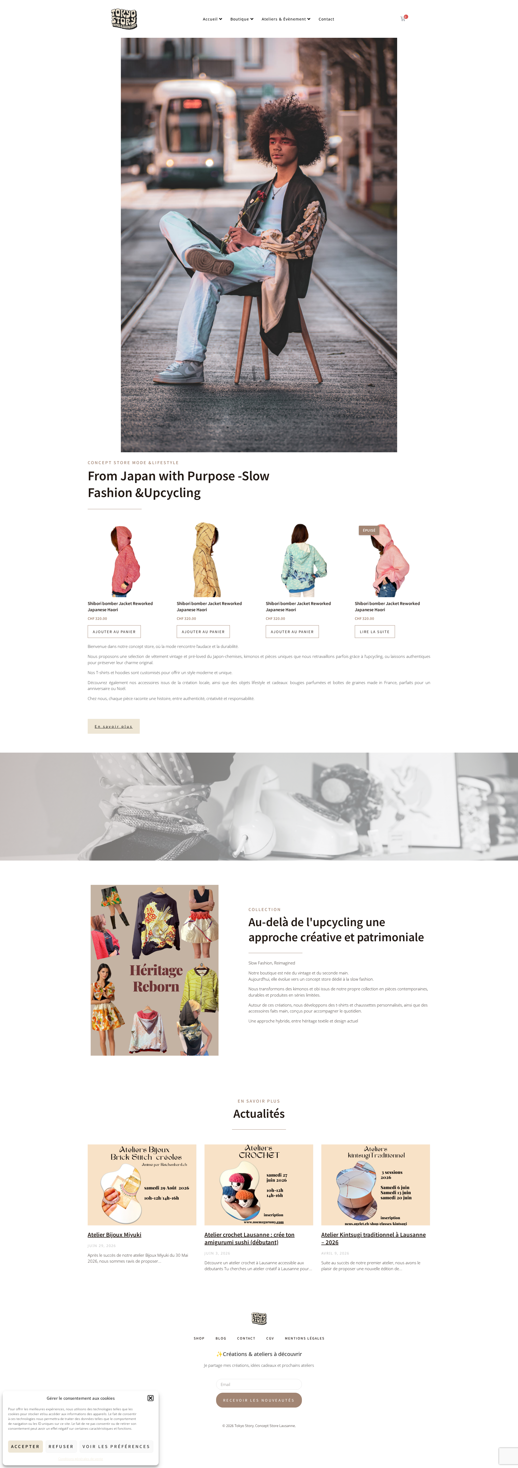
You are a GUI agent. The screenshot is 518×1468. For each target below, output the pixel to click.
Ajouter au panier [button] (114, 631)
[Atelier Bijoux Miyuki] (142, 1184)
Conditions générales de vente (80, 1458)
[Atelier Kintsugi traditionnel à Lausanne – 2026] (375, 1184)
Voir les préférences (116, 1446)
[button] (150, 1398)
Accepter (25, 1446)
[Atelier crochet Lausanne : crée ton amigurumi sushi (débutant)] (259, 1184)
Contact (326, 19)
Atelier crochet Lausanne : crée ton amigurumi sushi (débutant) (250, 1238)
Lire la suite (375, 631)
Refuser (61, 1446)
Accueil (210, 19)
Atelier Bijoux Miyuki (114, 1234)
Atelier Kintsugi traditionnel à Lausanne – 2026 (373, 1238)
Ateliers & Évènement (284, 19)
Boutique (239, 19)
